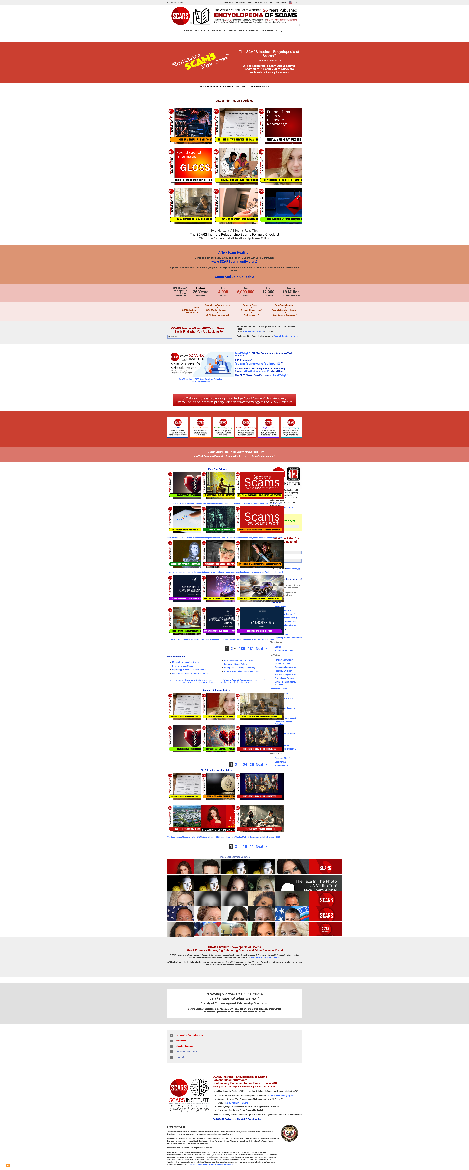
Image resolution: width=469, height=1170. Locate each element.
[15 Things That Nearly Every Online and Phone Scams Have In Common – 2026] (259, 519)
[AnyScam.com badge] (268, 418)
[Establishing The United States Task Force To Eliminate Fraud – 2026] (192, 588)
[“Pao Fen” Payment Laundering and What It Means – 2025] (259, 818)
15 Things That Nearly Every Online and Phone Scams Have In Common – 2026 (260, 539)
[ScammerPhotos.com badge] (200, 418)
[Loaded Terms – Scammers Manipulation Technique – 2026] (192, 621)
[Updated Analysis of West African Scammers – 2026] (246, 166)
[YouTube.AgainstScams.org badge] (245, 418)
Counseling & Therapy (284, 749)
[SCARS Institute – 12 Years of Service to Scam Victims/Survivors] (286, 467)
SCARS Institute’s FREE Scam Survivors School (199, 379)
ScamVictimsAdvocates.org (284, 310)
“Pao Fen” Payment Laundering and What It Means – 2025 (257, 837)
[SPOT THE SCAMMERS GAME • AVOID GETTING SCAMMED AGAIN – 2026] (259, 485)
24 (245, 765)
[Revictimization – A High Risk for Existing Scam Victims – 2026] (200, 206)
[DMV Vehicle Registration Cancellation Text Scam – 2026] (259, 588)
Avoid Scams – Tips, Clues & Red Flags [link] (241, 671)
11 (252, 846)
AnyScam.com (250, 315)
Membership (280, 765)
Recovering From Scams (285, 625)
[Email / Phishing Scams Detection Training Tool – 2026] (291, 206)
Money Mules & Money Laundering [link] (239, 668)
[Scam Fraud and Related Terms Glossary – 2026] (200, 166)
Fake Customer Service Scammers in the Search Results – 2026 (192, 538)
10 (245, 846)
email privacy (292, 569)
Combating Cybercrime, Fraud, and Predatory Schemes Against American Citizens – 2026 (225, 640)
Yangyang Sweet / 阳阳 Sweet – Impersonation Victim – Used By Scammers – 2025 (225, 838)
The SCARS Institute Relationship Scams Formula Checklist (234, 234)
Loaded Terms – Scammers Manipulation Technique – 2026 (192, 639)
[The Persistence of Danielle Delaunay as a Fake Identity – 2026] (291, 166)
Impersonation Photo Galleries (234, 857)
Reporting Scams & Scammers (288, 637)
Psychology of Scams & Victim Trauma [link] (189, 669)
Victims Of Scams (282, 663)
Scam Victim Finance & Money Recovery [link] (190, 673)
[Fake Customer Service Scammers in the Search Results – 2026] (192, 519)
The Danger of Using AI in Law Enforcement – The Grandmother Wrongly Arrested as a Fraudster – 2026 (225, 573)
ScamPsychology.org (284, 305)
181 (251, 648)
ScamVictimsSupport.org (216, 305)
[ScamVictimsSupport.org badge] (223, 418)
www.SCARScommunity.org (232, 262)
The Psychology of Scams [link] (286, 674)
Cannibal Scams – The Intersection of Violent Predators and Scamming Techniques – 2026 (259, 573)
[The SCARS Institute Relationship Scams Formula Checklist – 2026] (246, 126)
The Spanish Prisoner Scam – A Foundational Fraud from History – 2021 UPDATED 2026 (226, 539)
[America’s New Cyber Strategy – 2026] (259, 621)
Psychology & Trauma (284, 678)
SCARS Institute (189, 310)
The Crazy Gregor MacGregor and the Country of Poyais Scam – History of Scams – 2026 (192, 573)
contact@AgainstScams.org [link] (235, 1103)
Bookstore (279, 762)
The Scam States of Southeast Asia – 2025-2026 (186, 837)
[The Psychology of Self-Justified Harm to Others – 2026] (291, 126)
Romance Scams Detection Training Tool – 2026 (192, 503)
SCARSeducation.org (216, 310)
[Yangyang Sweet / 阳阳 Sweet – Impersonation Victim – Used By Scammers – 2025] (225, 818)
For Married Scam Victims (235, 664)
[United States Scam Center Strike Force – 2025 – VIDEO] (259, 738)
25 (252, 765)
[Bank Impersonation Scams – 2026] (246, 206)
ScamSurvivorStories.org (284, 315)
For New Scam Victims (285, 660)
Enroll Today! (241, 353)
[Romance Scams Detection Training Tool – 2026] (192, 485)
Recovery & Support (283, 671)
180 (242, 648)
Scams (278, 647)
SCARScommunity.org (216, 315)
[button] (281, 30)
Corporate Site (281, 758)
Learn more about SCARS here (263, 957)
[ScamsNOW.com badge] (177, 418)
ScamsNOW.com (250, 305)
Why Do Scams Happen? (285, 621)
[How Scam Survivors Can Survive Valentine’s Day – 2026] (225, 738)
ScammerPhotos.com (250, 310)
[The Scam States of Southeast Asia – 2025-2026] (192, 818)
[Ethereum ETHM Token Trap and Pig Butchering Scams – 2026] (225, 786)
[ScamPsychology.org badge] (291, 418)
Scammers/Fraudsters (285, 650)
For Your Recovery (199, 381)
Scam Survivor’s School (255, 363)
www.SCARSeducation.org (253, 371)
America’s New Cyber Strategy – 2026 (259, 639)
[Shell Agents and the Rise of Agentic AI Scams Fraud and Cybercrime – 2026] (225, 588)
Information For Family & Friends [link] (238, 660)
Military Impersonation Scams (185, 662)
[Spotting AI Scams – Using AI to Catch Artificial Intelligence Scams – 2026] (200, 126)
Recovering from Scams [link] (182, 666)
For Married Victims (278, 689)
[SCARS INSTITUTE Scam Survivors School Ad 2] (200, 351)
